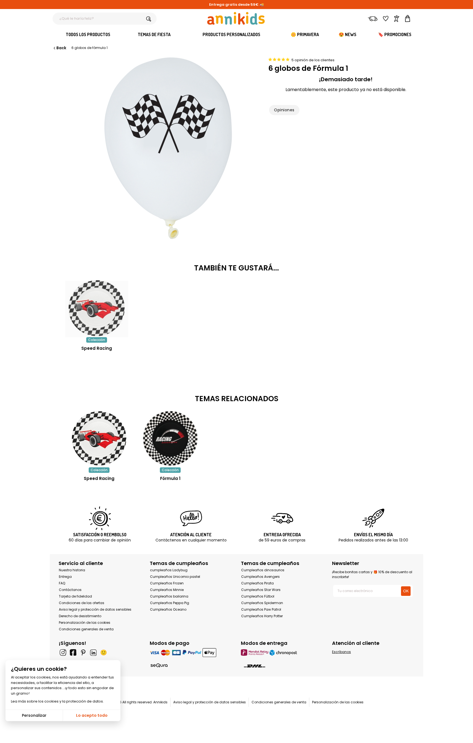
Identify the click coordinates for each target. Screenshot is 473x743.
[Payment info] (191, 652)
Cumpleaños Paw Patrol (261, 609)
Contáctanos (70, 589)
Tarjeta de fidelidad (75, 596)
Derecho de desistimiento (80, 616)
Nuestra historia (72, 570)
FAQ (62, 583)
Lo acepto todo (92, 715)
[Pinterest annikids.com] (83, 652)
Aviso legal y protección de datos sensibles (95, 609)
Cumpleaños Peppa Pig (169, 603)
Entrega (65, 576)
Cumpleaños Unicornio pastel (175, 576)
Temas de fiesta (154, 34)
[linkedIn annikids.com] (93, 652)
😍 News (347, 34)
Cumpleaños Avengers (260, 576)
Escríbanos (341, 651)
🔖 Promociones (394, 34)
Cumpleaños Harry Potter (262, 616)
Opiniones (284, 110)
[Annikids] (236, 18)
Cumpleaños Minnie (167, 589)
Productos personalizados (231, 34)
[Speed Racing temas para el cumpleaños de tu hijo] (99, 438)
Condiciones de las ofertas (81, 603)
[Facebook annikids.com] (73, 652)
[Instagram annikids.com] (63, 652)
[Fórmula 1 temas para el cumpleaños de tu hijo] (170, 438)
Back (61, 48)
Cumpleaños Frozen (167, 583)
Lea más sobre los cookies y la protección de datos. (57, 701)
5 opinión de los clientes (313, 60)
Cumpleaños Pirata (257, 583)
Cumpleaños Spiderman (262, 603)
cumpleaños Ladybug (169, 570)
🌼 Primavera (305, 34)
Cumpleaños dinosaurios (262, 570)
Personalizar (34, 715)
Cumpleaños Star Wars (261, 589)
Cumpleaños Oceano (168, 609)
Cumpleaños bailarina (169, 596)
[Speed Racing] (96, 334)
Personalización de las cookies (84, 622)
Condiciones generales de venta (86, 629)
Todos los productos (88, 34)
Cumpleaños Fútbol (257, 596)
